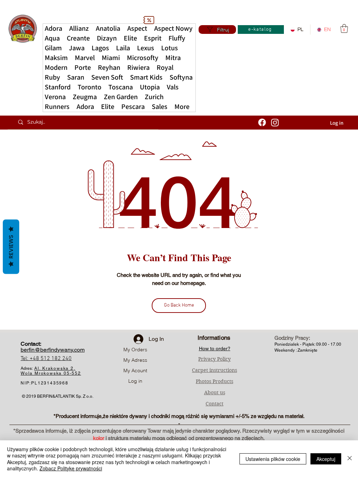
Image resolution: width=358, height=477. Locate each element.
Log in (135, 381)
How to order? (214, 348)
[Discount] (149, 20)
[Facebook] (262, 122)
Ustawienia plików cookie (272, 458)
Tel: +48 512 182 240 (46, 358)
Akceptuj (325, 458)
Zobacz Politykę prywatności (71, 468)
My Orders (135, 349)
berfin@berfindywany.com (53, 349)
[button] (182, 107)
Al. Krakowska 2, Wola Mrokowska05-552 (51, 371)
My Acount (135, 370)
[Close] (349, 458)
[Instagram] (275, 122)
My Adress (135, 360)
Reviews (11, 247)
